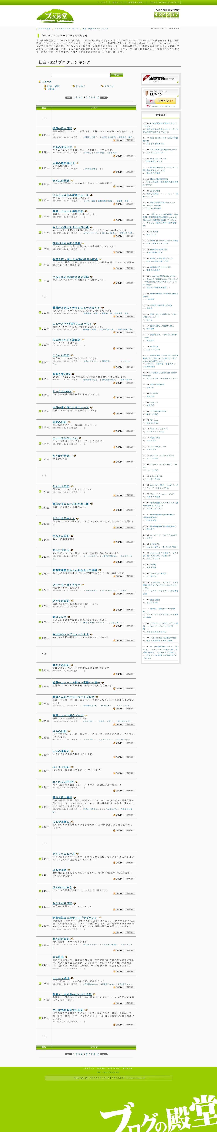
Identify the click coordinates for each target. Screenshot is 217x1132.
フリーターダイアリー (67, 584)
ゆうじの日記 (153, 414)
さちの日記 (60, 731)
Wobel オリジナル (159, 429)
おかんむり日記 (62, 903)
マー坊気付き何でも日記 (68, 1010)
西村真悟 (151, 529)
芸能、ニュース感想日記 (68, 211)
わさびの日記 (61, 938)
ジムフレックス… (124, 740)
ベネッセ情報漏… (110, 944)
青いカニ (154, 420)
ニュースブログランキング (66, 29)
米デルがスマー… (125, 721)
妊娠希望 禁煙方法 (158, 249)
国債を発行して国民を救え (162, 326)
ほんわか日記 (153, 423)
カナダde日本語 (154, 208)
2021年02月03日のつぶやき (163, 150)
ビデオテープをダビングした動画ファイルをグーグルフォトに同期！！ (160, 626)
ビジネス (81, 86)
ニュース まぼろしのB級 (158, 488)
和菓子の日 (155, 438)
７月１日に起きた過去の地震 (163, 638)
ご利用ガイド (89, 1068)
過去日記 (151, 396)
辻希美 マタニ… (107, 721)
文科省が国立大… (110, 556)
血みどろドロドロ (158, 158)
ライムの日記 (61, 180)
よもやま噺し (61, 821)
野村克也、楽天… (123, 313)
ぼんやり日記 (153, 603)
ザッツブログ (61, 550)
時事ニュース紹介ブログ (68, 715)
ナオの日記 (152, 449)
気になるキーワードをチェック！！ (163, 378)
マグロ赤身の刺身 (158, 411)
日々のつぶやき (62, 887)
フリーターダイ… (91, 590)
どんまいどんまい (155, 508)
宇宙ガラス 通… (127, 233)
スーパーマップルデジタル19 (163, 535)
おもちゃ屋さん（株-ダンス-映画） (162, 547)
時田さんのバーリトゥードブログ (74, 696)
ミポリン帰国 (89, 201)
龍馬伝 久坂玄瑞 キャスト (162, 258)
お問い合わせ (114, 1068)
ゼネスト (154, 402)
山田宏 (150, 320)
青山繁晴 (151, 329)
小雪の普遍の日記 (155, 252)
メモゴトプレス (154, 558)
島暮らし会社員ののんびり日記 (72, 994)
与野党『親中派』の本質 (161, 305)
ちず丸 (150, 538)
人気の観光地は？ (64, 163)
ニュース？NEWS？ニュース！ (72, 323)
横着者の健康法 (154, 270)
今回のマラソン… (91, 361)
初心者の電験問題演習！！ (159, 287)
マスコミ (109, 86)
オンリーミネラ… (110, 590)
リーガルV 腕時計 (158, 573)
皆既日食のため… (91, 380)
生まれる (87, 153)
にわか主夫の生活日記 (157, 632)
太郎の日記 (60, 422)
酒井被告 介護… (91, 313)
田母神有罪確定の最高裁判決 (163, 526)
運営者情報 (128, 1068)
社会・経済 (53, 86)
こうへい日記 (61, 355)
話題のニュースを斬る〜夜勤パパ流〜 (76, 682)
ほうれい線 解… (109, 233)
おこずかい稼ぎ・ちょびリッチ (164, 485)
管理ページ (118, 2)
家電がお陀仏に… (91, 809)
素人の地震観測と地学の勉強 (160, 641)
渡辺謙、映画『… (125, 201)
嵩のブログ (60, 616)
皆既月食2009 (62, 374)
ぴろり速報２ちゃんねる (158, 243)
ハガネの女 (99, 153)
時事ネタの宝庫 (154, 497)
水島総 (150, 308)
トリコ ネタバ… (123, 705)
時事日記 (151, 405)
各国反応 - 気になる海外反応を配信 (75, 259)
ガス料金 (58, 957)
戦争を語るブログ (155, 161)
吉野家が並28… (90, 705)
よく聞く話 (152, 576)
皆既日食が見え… (110, 380)
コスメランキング (111, 1072)
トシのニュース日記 (156, 432)
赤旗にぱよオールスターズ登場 (164, 241)
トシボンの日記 (154, 479)
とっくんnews (62, 391)
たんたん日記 (61, 486)
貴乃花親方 (155, 600)
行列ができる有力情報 (67, 243)
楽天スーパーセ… (98, 623)
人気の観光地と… (91, 169)
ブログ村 (154, 232)
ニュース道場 (61, 978)
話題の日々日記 (62, 128)
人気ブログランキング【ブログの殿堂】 (107, 1078)
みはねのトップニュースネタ (71, 634)
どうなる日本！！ (64, 518)
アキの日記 (152, 441)
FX (99, 1072)
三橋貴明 (151, 299)
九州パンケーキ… (91, 233)
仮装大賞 (154, 346)
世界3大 (150, 387)
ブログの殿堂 (45, 29)
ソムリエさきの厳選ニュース (71, 195)
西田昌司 (151, 340)
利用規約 (101, 1068)
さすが (124, 590)
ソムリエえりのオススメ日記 (71, 277)
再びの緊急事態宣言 (159, 179)
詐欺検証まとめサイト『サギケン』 (75, 917)
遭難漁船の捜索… (106, 201)
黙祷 (85, 623)
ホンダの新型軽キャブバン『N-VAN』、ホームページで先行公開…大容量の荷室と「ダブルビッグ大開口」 (161, 649)
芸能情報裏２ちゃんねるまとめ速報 (75, 570)
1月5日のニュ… (90, 984)
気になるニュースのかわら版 (71, 503)
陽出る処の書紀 (62, 797)
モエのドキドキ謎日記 (67, 339)
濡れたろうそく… (91, 944)
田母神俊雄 (152, 520)
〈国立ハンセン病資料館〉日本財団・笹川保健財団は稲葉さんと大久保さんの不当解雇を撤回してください (160, 217)
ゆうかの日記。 (62, 455)
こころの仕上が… (110, 809)
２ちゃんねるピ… (91, 556)
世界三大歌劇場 (157, 384)
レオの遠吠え (61, 751)
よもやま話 (60, 869)
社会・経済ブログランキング (95, 29)
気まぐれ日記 (61, 665)
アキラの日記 (61, 600)
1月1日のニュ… (125, 984)
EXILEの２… (89, 721)
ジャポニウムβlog (155, 152)
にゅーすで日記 (154, 349)
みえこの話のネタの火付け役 (71, 227)
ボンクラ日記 (61, 767)
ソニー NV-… (89, 740)
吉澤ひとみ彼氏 (109, 137)
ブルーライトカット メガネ (162, 494)
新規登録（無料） (136, 2)
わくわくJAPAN (63, 781)
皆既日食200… (128, 380)
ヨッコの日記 (153, 458)
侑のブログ (152, 234)
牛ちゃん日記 (61, 536)
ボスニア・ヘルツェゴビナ (162, 455)
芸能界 (51, 89)
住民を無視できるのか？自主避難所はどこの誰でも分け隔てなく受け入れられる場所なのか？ (160, 358)
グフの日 (154, 393)
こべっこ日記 (153, 470)
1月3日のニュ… (108, 984)
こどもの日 (112, 153)
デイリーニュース (64, 853)
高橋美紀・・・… (110, 361)
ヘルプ (104, 2)
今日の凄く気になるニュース (71, 407)
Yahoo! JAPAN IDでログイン (164, 106)
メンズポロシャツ (158, 447)
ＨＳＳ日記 (152, 567)
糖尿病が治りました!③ (160, 267)
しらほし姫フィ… (117, 623)
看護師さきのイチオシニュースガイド (76, 307)
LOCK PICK (156, 476)
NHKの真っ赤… (108, 329)
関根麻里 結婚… (90, 329)
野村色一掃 (107, 313)
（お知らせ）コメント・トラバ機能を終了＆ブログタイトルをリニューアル (160, 585)
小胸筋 (153, 565)
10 (97, 97)
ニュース (47, 81)
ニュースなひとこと (65, 438)
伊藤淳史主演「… (91, 137)
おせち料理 (155, 191)
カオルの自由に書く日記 (158, 261)
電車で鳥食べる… (126, 329)
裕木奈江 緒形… (127, 137)
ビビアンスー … (106, 740)
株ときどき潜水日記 (156, 144)
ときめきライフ (62, 147)
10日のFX (155, 544)
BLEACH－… (107, 705)
